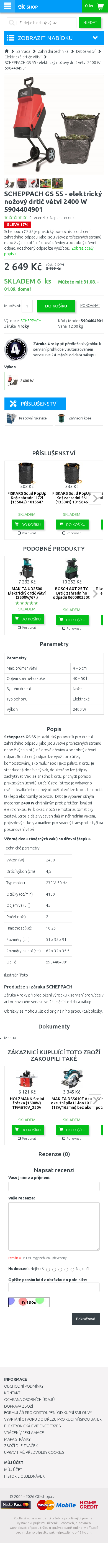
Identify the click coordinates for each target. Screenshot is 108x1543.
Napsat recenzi (62, 217)
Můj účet (13, 1469)
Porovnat (90, 305)
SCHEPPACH (30, 321)
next (95, 498)
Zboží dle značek (21, 1445)
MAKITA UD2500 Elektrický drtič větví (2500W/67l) (27, 593)
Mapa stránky (17, 1439)
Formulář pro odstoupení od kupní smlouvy (48, 1412)
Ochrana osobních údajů (29, 1399)
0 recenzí (37, 217)
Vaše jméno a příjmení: (29, 1177)
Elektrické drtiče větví (23, 57)
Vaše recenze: (21, 1198)
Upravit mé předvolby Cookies (34, 1452)
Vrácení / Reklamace (24, 1432)
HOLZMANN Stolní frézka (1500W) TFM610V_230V (27, 1103)
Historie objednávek (24, 1476)
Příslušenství (39, 403)
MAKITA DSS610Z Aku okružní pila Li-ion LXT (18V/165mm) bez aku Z (71, 1105)
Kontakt (12, 1393)
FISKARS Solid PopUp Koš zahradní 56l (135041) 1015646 (71, 497)
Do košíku (31, 524)
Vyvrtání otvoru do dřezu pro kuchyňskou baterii (53, 1419)
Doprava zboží (18, 1406)
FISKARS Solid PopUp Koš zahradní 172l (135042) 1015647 (26, 497)
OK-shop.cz (45, 1496)
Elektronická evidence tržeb (32, 1426)
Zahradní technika (53, 51)
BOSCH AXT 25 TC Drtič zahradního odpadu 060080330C (71, 593)
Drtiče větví (86, 51)
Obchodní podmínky (23, 1386)
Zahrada (23, 51)
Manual (10, 1038)
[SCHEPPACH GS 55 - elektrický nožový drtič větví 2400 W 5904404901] (54, 125)
